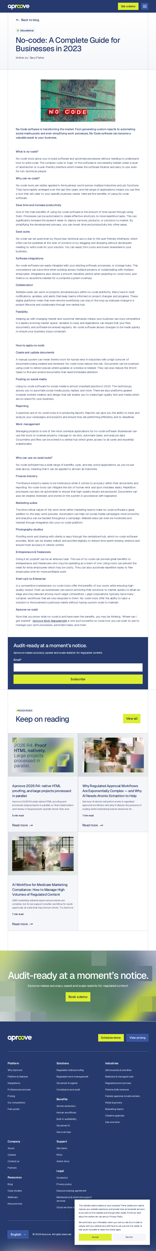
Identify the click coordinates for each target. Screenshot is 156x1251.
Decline (129, 1237)
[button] (144, 6)
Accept (95, 1237)
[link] (27, 20)
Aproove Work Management (50, 621)
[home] (18, 6)
